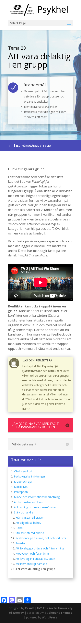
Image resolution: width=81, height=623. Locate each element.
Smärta (20, 543)
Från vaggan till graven (30, 517)
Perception (21, 492)
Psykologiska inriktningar (29, 476)
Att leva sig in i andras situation (35, 559)
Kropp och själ (23, 481)
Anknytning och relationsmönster (35, 507)
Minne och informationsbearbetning (37, 497)
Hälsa (19, 528)
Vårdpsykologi (23, 471)
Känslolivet (21, 487)
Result (30, 608)
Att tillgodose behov (28, 523)
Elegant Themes (60, 612)
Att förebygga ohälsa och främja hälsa (40, 548)
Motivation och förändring (32, 553)
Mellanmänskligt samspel (32, 564)
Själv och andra (23, 512)
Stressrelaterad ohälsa (30, 533)
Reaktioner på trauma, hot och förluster (41, 538)
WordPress (49, 617)
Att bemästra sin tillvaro (29, 502)
